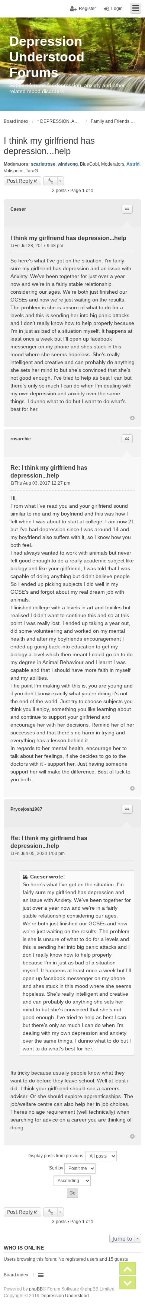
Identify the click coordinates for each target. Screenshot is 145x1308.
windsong (68, 164)
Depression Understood (65, 1295)
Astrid (132, 164)
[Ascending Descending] (72, 1180)
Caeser (18, 209)
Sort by (56, 1168)
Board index (16, 1274)
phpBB (36, 1289)
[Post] (12, 245)
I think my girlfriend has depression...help (49, 145)
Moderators (112, 164)
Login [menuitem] (117, 8)
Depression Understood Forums (46, 57)
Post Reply (20, 180)
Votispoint (13, 170)
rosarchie (20, 438)
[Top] (132, 418)
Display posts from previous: (57, 1155)
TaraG (32, 170)
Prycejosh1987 (26, 809)
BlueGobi (89, 164)
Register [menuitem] (87, 8)
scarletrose (43, 164)
